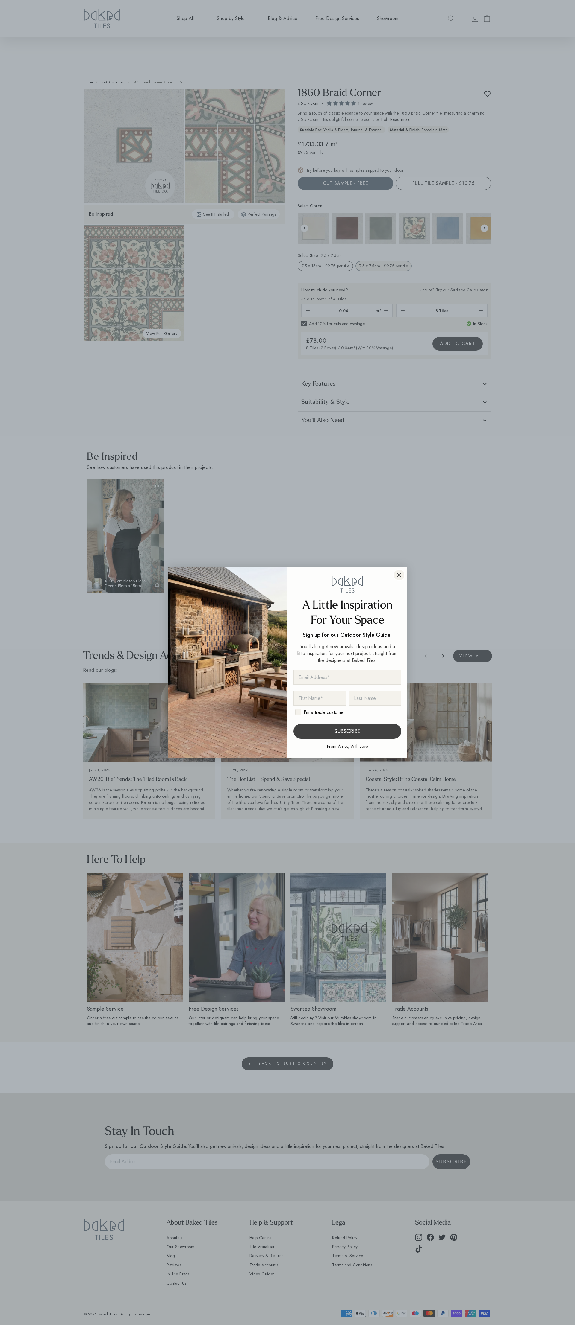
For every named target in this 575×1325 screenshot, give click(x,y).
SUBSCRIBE (347, 731)
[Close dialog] (399, 575)
